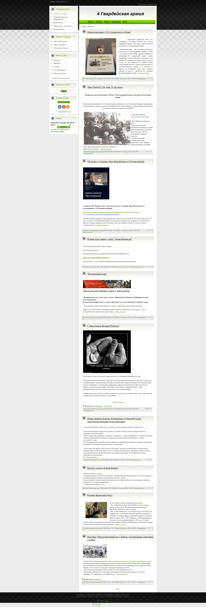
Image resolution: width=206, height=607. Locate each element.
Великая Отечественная (96, 78)
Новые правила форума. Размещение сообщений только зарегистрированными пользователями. (114, 420)
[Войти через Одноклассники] (68, 107)
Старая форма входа (63, 112)
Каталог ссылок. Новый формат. (102, 467)
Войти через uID (63, 102)
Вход (124, 22)
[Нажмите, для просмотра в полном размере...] (107, 372)
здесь (103, 484)
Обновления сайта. (94, 267)
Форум (107, 22)
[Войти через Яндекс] (63, 107)
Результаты (54, 129)
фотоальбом (138, 503)
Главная (90, 22)
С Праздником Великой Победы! (103, 325)
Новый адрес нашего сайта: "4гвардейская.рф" (109, 239)
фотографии (145, 505)
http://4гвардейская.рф (90, 250)
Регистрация (116, 22)
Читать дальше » (144, 73)
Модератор (123, 78)
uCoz (106, 600)
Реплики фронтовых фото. (100, 495)
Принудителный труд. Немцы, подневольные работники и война (129, 561)
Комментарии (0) (88, 153)
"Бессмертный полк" (97, 273)
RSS (155, 4)
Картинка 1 (99, 406)
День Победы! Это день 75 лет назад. (105, 87)
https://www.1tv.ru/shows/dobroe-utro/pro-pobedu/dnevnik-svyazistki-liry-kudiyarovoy (111, 212)
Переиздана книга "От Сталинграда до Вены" (109, 32)
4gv (120, 460)
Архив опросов (64, 129)
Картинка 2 (108, 406)
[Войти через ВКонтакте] (59, 107)
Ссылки (99, 473)
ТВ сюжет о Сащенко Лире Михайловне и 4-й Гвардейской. (116, 161)
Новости (99, 22)
